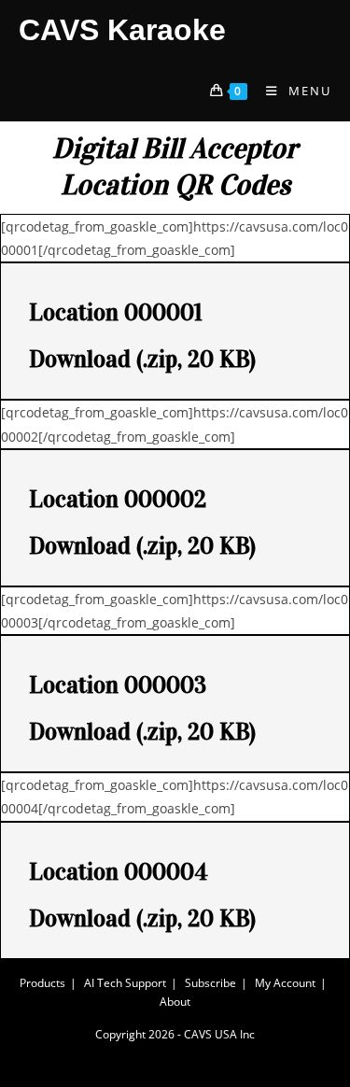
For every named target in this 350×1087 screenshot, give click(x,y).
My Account (285, 983)
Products (42, 983)
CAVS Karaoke (122, 30)
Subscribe (210, 983)
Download (80, 359)
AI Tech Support (125, 983)
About (175, 1001)
